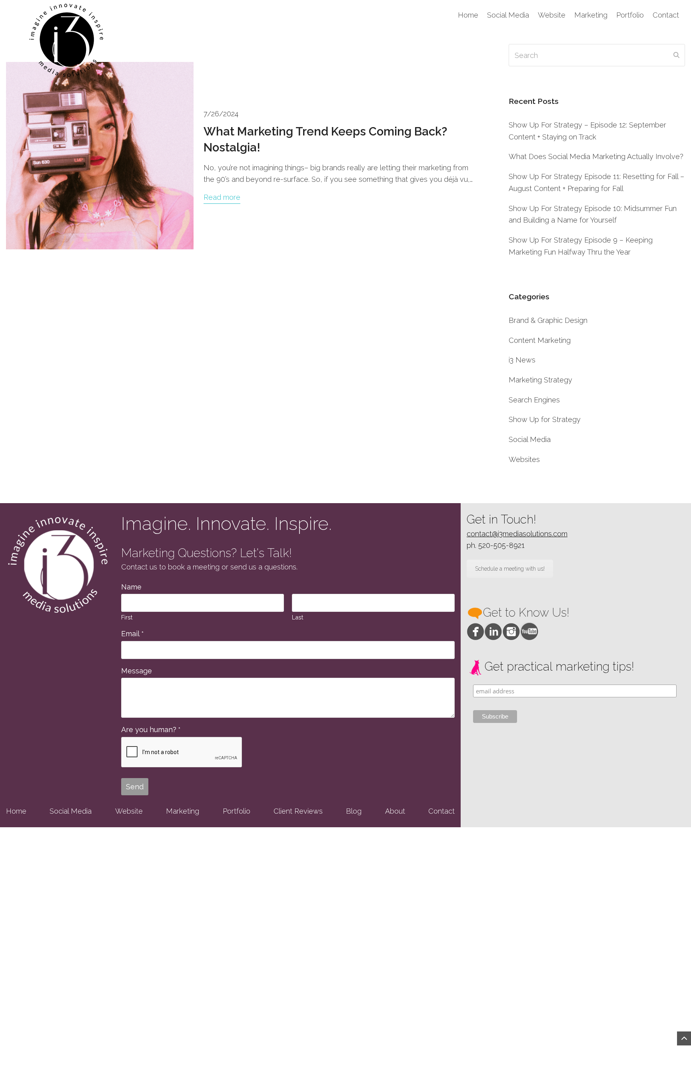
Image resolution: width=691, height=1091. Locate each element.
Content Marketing (540, 340)
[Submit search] (676, 55)
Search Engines (534, 400)
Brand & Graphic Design (548, 320)
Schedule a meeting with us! (510, 568)
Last (297, 617)
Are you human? (150, 729)
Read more (222, 197)
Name (131, 587)
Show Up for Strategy (545, 419)
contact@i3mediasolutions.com (517, 534)
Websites (524, 459)
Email (132, 633)
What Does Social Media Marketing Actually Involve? (596, 156)
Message (136, 671)
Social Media (530, 439)
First (126, 617)
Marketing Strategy (540, 380)
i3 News (522, 360)
